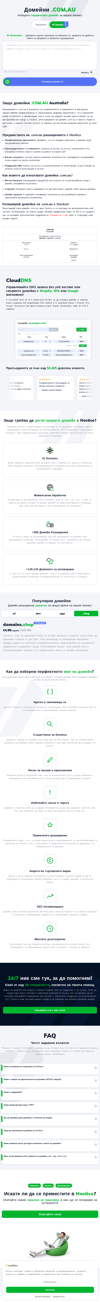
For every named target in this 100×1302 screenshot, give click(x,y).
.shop (86, 613)
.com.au (50, 229)
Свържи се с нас (59, 215)
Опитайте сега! (50, 1214)
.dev (38, 613)
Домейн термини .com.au (50, 238)
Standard (41, 24)
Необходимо (50, 1282)
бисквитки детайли (42, 1297)
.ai (14, 613)
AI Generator (59, 24)
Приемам (50, 1290)
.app (62, 613)
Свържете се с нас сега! (50, 1010)
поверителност (59, 1297)
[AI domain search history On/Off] (93, 72)
